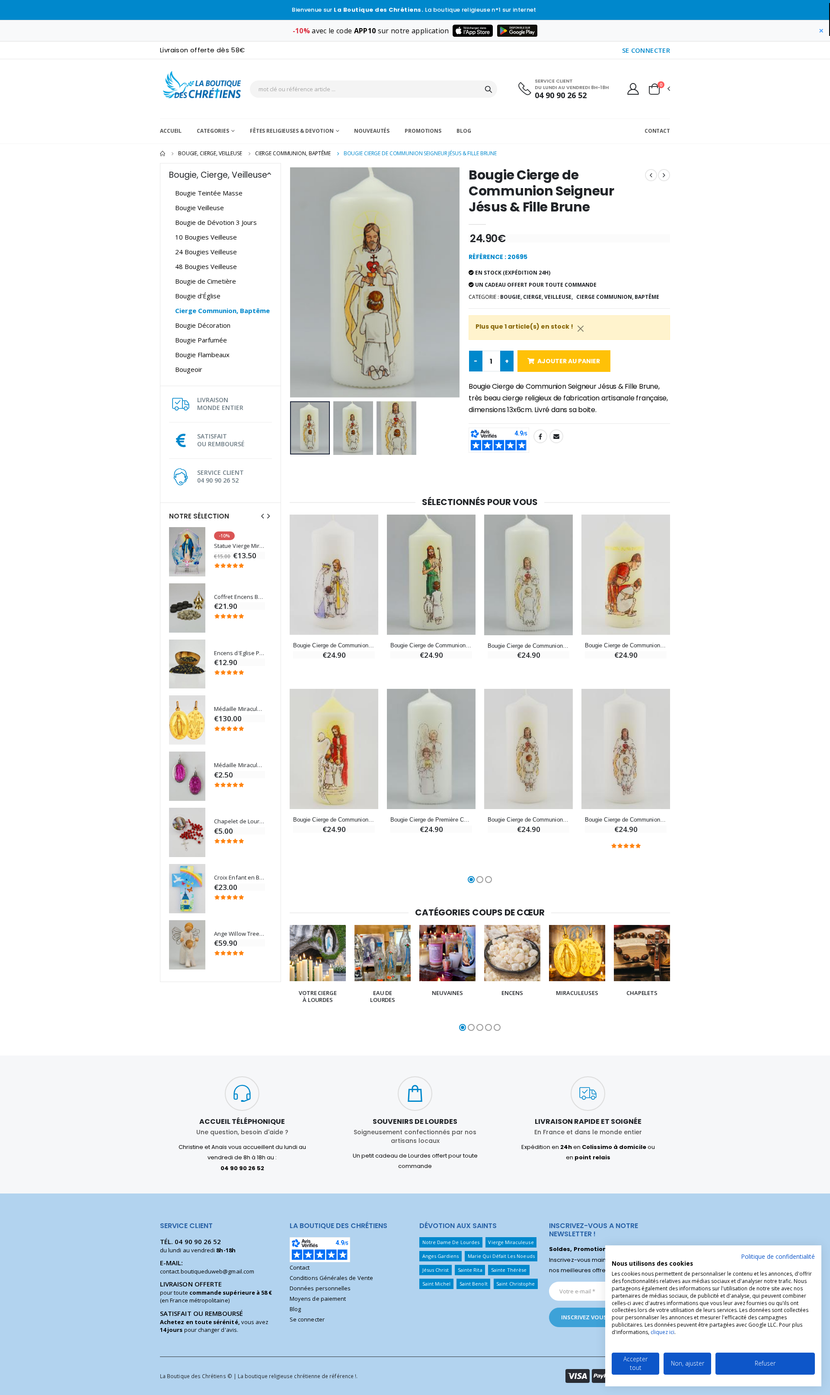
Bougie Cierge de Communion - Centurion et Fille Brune (626, 645)
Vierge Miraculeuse (510, 1242)
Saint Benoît (474, 1283)
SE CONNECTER (646, 50)
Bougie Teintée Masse (209, 193)
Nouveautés (371, 130)
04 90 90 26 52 (561, 95)
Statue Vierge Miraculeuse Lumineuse (239, 546)
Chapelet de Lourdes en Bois (239, 821)
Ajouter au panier (568, 361)
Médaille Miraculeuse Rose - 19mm (239, 765)
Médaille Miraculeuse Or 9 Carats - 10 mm (239, 709)
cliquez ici (662, 1332)
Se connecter (307, 1319)
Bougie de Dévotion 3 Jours (216, 222)
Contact (657, 130)
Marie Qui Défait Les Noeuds (501, 1256)
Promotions (423, 130)
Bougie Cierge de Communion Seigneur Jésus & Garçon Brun (528, 819)
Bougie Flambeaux (202, 354)
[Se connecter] (633, 88)
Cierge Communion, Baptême (293, 153)
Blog (463, 130)
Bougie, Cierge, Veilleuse (210, 153)
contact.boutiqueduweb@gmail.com (207, 1271)
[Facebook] (540, 436)
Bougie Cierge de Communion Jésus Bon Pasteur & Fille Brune (431, 645)
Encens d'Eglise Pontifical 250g (239, 653)
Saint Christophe (515, 1283)
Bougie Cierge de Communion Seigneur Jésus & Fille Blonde (528, 646)
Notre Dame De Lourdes (450, 1242)
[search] (488, 89)
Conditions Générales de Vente (331, 1278)
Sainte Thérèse (509, 1270)
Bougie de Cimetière (205, 281)
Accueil (171, 130)
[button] (659, 89)
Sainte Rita (470, 1270)
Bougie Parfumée (201, 340)
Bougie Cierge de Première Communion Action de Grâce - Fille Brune (431, 819)
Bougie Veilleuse (199, 207)
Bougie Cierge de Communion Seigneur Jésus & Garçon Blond (626, 819)
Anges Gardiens (440, 1256)
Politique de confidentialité (778, 1256)
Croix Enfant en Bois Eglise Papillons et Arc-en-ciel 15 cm (239, 877)
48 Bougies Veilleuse (206, 266)
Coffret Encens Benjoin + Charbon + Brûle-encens (239, 597)
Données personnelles (320, 1288)
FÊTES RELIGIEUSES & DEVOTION (292, 130)
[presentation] (262, 516)
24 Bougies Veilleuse (206, 251)
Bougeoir (188, 369)
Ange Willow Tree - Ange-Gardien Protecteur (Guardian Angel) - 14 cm (239, 933)
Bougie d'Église (197, 295)
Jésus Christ (435, 1270)
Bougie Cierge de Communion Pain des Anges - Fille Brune (334, 819)
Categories (213, 130)
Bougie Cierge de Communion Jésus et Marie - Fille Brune (334, 645)
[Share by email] (556, 436)
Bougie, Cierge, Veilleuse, (536, 297)
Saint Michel (436, 1283)
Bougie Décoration (202, 325)
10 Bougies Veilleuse (206, 237)
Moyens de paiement (318, 1298)
